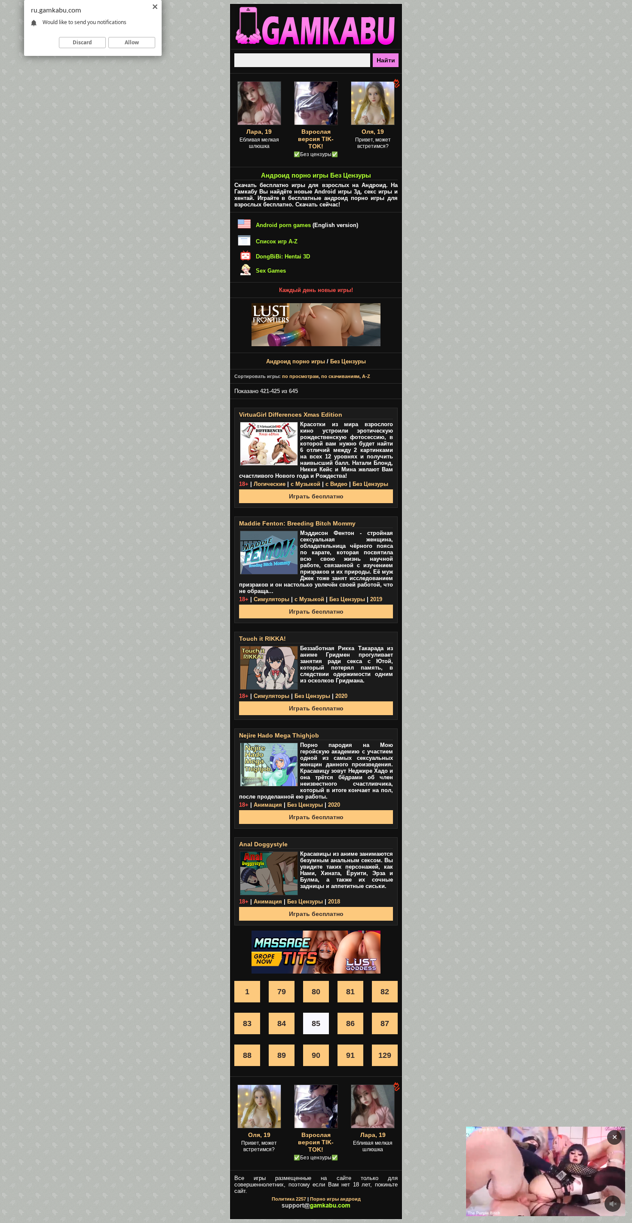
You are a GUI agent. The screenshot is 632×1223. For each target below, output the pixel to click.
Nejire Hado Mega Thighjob (279, 735)
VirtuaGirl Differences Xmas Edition (290, 414)
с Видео (336, 484)
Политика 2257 (289, 1198)
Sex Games (271, 270)
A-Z (366, 376)
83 (247, 1023)
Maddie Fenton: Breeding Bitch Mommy (297, 523)
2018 (334, 901)
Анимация (268, 805)
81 (350, 991)
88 (247, 1055)
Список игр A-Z (277, 241)
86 (350, 1023)
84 (281, 1023)
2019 (376, 599)
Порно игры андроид (335, 1198)
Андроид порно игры (295, 361)
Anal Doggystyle (263, 844)
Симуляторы (271, 599)
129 (384, 1055)
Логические (269, 484)
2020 (341, 696)
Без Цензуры (348, 361)
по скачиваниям (340, 376)
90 (316, 1055)
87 (384, 1023)
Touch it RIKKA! (262, 638)
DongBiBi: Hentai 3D (283, 256)
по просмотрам (300, 376)
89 (281, 1055)
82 (384, 991)
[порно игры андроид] (316, 45)
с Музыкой (305, 484)
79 (281, 991)
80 (316, 991)
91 (350, 1055)
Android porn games (283, 225)
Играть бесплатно (316, 496)
